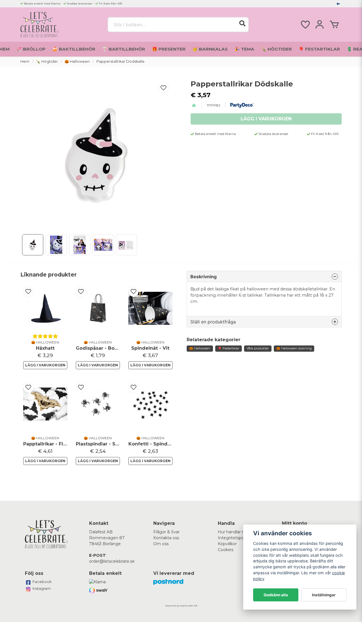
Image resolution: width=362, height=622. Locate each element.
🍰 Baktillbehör (73, 49)
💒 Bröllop (31, 49)
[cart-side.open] (334, 24)
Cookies (225, 549)
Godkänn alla (276, 595)
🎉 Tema (244, 49)
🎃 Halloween (77, 61)
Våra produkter (258, 348)
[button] (338, 3)
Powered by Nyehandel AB (181, 605)
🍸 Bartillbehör (123, 49)
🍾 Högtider (276, 49)
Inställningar (324, 595)
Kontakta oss (166, 537)
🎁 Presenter (169, 49)
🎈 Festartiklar (319, 49)
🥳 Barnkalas (210, 49)
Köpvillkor (227, 543)
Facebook (42, 581)
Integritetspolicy (234, 537)
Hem (24, 61)
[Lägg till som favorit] (305, 24)
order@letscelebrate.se (112, 561)
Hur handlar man (234, 531)
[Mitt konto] (319, 24)
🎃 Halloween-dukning (294, 348)
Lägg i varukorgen (45, 365)
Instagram (42, 588)
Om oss (161, 543)
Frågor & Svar (166, 531)
